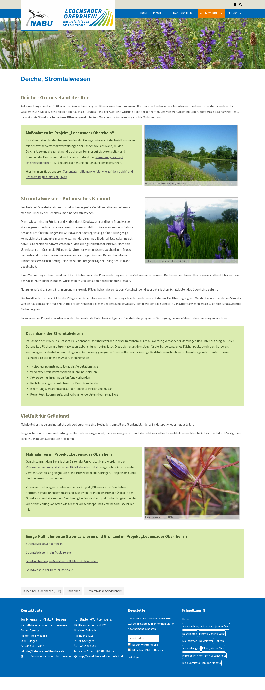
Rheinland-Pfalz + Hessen (148, 650)
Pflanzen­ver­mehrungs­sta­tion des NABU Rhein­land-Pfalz (62, 467)
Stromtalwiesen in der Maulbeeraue (49, 552)
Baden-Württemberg (148, 644)
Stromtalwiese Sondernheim (44, 544)
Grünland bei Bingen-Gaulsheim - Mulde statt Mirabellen (62, 561)
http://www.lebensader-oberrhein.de (48, 656)
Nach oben (73, 591)
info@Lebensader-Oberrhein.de (45, 651)
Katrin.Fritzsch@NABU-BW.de (96, 651)
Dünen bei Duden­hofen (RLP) (42, 591)
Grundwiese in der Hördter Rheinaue (49, 570)
